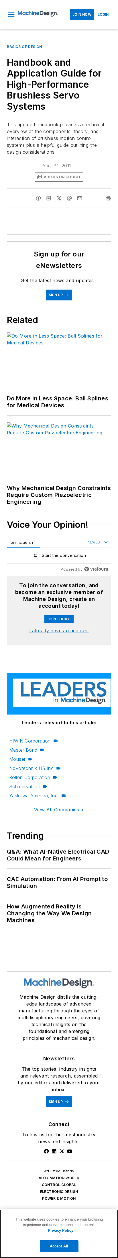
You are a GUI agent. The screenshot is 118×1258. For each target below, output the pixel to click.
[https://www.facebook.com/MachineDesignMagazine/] (46, 1151)
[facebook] (38, 198)
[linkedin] (49, 198)
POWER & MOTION (59, 1198)
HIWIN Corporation (30, 741)
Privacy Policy (60, 1230)
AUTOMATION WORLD (59, 1178)
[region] (59, 556)
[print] (108, 198)
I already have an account (59, 630)
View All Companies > (59, 809)
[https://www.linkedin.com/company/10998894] (54, 1151)
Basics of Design (24, 47)
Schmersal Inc (24, 786)
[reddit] (69, 198)
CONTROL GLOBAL (59, 1185)
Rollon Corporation (29, 777)
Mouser (17, 759)
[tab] (23, 542)
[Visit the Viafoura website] (96, 569)
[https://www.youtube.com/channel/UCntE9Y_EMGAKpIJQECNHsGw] (69, 1151)
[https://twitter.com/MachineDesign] (62, 1151)
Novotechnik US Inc (31, 768)
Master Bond (23, 750)
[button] (11, 14)
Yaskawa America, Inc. (34, 795)
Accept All (59, 1246)
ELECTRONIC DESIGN (59, 1191)
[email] (79, 198)
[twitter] (59, 198)
